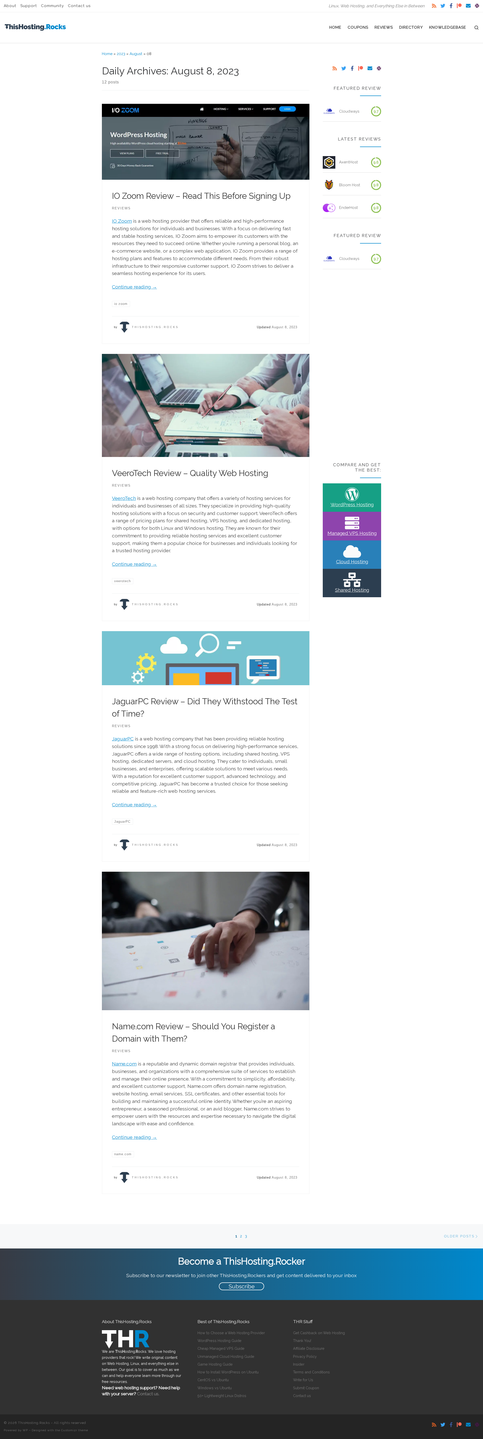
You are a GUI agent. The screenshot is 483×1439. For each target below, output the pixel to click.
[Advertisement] (352, 366)
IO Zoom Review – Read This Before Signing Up (201, 196)
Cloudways (349, 111)
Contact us (302, 1396)
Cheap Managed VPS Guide (221, 1348)
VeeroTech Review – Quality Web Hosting (190, 473)
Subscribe (242, 1286)
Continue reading (134, 287)
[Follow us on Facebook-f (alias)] (451, 6)
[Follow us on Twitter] (442, 6)
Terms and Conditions (311, 1372)
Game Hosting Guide (215, 1364)
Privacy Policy (305, 1356)
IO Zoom (122, 221)
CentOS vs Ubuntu (213, 1380)
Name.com (124, 1063)
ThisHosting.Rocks (155, 327)
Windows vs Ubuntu (214, 1388)
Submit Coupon (306, 1388)
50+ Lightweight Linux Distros (221, 1396)
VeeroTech (124, 498)
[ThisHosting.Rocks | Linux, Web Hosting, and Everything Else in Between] (35, 26)
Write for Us (303, 1380)
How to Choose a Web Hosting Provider (231, 1333)
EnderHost (348, 207)
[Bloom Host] (329, 185)
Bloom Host (349, 185)
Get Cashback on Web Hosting (319, 1333)
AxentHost (348, 162)
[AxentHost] (329, 162)
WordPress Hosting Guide (219, 1340)
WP (25, 1430)
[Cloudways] (329, 111)
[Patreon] (459, 6)
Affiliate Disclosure (309, 1348)
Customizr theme (74, 1430)
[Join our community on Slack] (477, 6)
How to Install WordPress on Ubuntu (228, 1372)
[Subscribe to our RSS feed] (434, 6)
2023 (121, 54)
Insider (298, 1364)
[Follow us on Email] (468, 6)
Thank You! (302, 1340)
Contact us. (148, 1393)
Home (107, 54)
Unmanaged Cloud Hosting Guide (225, 1356)
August (136, 54)
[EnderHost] (329, 208)
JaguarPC (123, 738)
